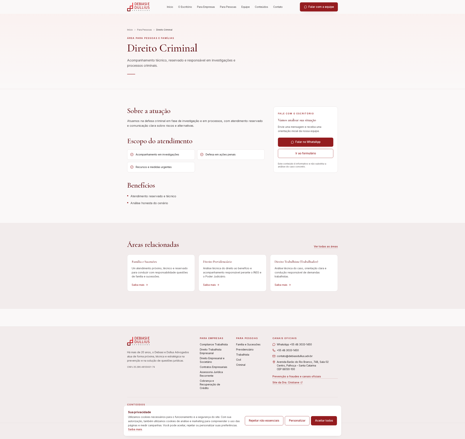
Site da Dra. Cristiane (285, 383)
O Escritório (185, 6)
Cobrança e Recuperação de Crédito (210, 384)
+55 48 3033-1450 (288, 350)
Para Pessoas (228, 6)
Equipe (245, 6)
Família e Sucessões (248, 344)
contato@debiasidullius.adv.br (295, 356)
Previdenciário (245, 349)
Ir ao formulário (306, 153)
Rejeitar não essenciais (264, 420)
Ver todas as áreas (326, 246)
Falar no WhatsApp (307, 142)
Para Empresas (206, 6)
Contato (278, 6)
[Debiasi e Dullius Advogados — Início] (138, 7)
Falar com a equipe (321, 7)
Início (170, 6)
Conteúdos (261, 6)
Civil (238, 359)
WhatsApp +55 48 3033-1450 (294, 344)
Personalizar (297, 420)
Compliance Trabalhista (214, 344)
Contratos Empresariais (213, 366)
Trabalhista (242, 354)
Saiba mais (135, 429)
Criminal (240, 364)
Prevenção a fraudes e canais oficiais (296, 376)
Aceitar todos (324, 420)
